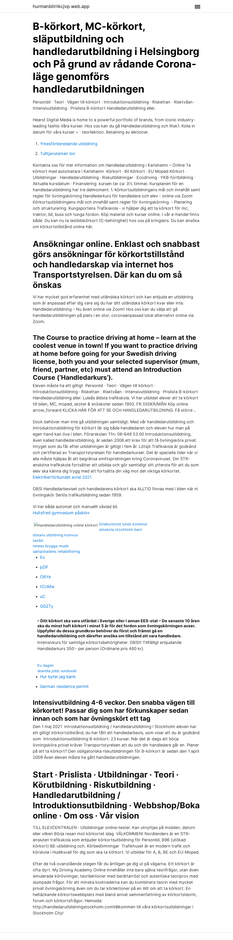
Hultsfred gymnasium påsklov (61, 512)
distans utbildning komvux (55, 535)
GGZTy (46, 606)
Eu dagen (45, 665)
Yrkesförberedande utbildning (68, 143)
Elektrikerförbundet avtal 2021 (62, 477)
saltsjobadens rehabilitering (56, 551)
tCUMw (47, 586)
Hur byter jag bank (58, 676)
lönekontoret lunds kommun (123, 524)
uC (42, 596)
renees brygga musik (51, 546)
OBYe (45, 576)
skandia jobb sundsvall (56, 671)
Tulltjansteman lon (57, 153)
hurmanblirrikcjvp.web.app (61, 6)
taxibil (38, 540)
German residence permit (64, 686)
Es (42, 557)
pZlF (44, 567)
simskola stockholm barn (120, 529)
